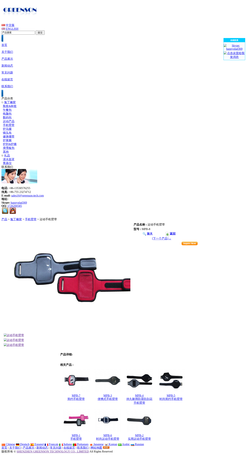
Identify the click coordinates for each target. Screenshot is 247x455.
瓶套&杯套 (10, 106)
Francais (53, 444)
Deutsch (24, 444)
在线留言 (69, 447)
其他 (6, 151)
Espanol (39, 444)
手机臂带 (31, 219)
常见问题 (55, 447)
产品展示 (28, 447)
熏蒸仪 (7, 163)
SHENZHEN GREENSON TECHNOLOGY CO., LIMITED (53, 451)
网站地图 (96, 447)
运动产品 (8, 121)
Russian (139, 444)
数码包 (7, 117)
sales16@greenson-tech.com (27, 195)
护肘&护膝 (10, 144)
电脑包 (7, 113)
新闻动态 (42, 447)
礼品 (7, 155)
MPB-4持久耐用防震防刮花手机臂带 (139, 399)
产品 (4, 219)
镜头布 (7, 132)
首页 (4, 447)
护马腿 (7, 128)
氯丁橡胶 (16, 219)
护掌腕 (7, 140)
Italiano (67, 444)
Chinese (10, 444)
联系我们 (83, 447)
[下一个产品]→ (161, 238)
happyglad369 (19, 202)
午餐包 (7, 109)
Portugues (82, 444)
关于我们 (15, 447)
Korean (112, 444)
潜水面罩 (8, 159)
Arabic (126, 444)
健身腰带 (8, 136)
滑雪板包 (8, 147)
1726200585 (14, 205)
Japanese (98, 444)
